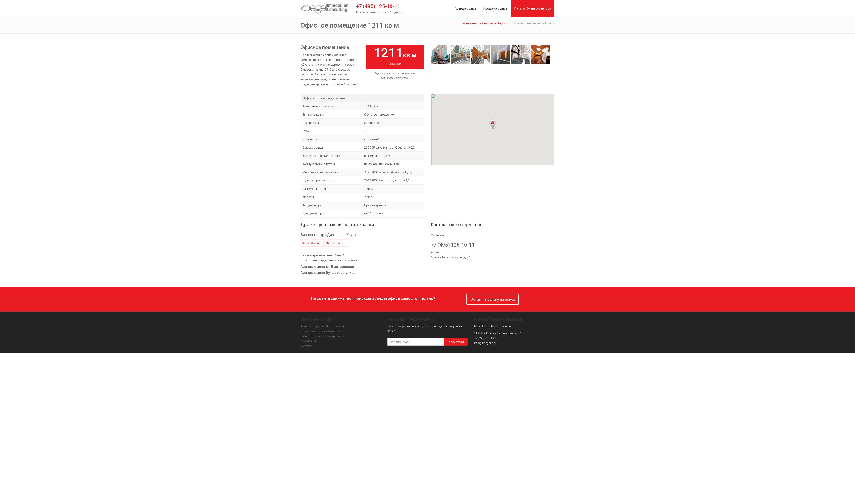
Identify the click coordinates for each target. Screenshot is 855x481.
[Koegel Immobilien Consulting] (324, 8)
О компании (309, 341)
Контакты (307, 346)
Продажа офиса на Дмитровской (323, 331)
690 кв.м (313, 243)
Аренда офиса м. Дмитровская (327, 267)
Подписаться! (456, 342)
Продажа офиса (495, 8)
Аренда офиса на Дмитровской (322, 326)
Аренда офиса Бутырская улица (328, 273)
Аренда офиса (465, 8)
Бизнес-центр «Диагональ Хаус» (483, 23)
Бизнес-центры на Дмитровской (322, 336)
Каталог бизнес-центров (532, 8)
